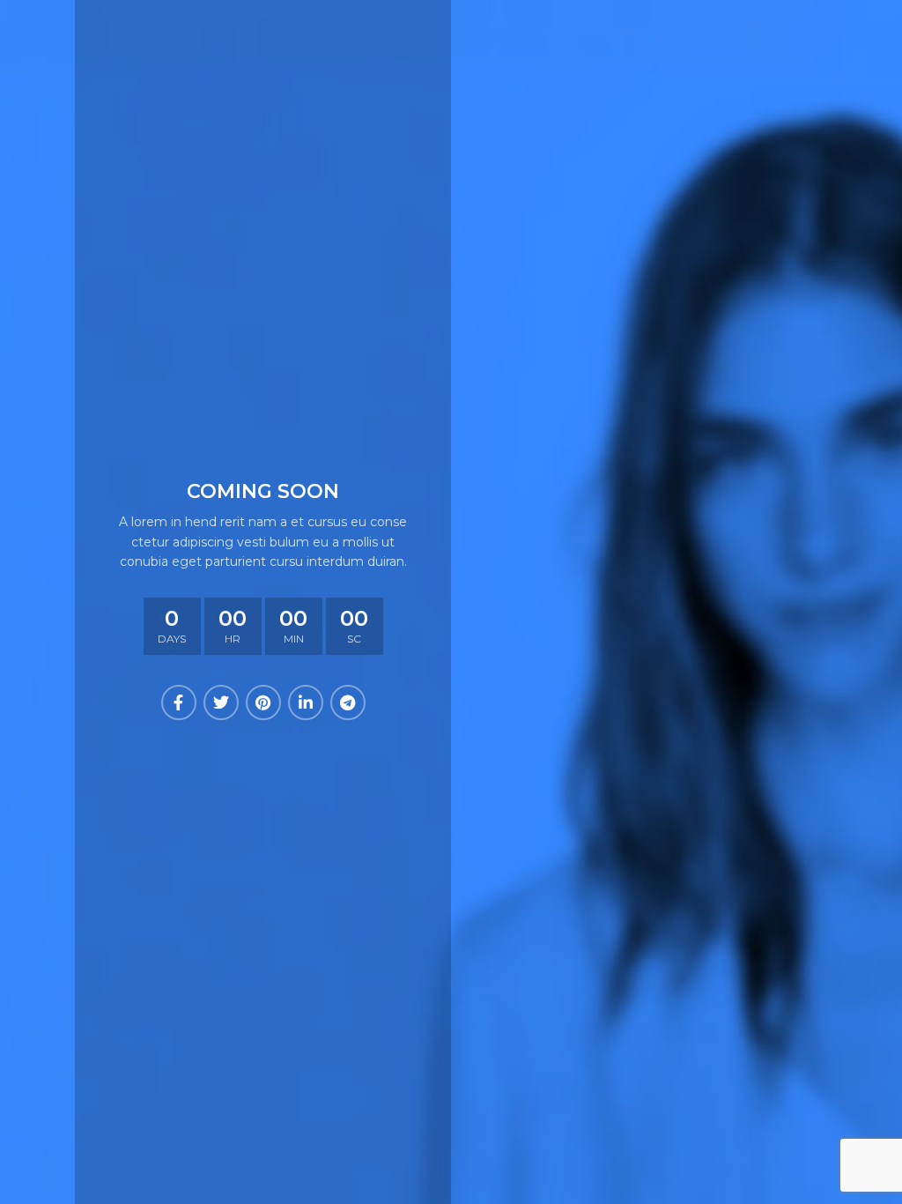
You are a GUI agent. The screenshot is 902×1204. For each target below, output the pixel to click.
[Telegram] (348, 702)
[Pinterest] (263, 702)
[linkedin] (305, 702)
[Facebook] (178, 702)
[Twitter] (221, 702)
